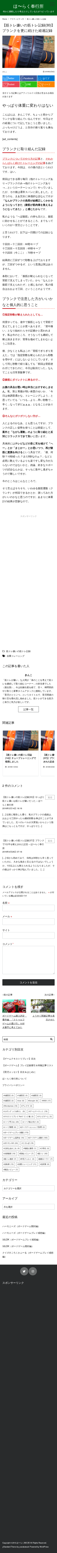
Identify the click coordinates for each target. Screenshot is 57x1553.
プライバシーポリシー (13, 1085)
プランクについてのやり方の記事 (21, 158)
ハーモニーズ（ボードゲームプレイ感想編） (24, 1232)
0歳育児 (9, 1095)
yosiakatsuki (24, 1546)
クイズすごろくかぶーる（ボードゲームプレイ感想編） (27, 1254)
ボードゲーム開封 (38, 1137)
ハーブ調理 (10, 1127)
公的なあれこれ (12, 1148)
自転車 (9, 1164)
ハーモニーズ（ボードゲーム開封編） (21, 1226)
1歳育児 (23, 1095)
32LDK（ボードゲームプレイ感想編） (21, 1239)
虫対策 (45, 1164)
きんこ (4, 71)
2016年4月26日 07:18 (12, 851)
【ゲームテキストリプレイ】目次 (19, 1058)
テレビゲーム (45, 1116)
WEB (47, 1100)
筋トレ (43, 1153)
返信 (50, 797)
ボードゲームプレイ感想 (16, 1132)
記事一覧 (28, 709)
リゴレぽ (28, 1143)
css (21, 1100)
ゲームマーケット (39, 1111)
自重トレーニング (27, 1164)
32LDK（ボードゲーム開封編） (18, 1246)
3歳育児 (9, 1100)
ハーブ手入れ (11, 1122)
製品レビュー (11, 1169)
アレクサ (27, 1106)
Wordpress (10, 1106)
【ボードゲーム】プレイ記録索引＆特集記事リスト (27, 1065)
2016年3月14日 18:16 (12, 808)
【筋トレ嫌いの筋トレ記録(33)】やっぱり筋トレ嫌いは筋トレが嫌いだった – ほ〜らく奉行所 (23, 800)
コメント (7, 944)
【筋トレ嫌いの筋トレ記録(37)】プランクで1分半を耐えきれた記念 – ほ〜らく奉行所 (23, 844)
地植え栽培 (30, 1148)
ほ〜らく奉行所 (28, 6)
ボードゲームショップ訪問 (33, 1127)
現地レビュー (27, 1153)
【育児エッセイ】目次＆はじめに (19, 1071)
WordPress (44, 1546)
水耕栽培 (9, 1153)
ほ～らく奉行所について (14, 1078)
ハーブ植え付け (31, 1122)
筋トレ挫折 (10, 1159)
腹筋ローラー (46, 1159)
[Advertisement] (28, 549)
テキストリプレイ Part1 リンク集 (19, 1116)
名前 (6, 902)
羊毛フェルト (27, 1159)
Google (33, 1100)
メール (7, 916)
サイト (6, 930)
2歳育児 (36, 1095)
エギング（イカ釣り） (14, 1111)
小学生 (45, 1148)
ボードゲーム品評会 (14, 1137)
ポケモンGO (11, 1143)
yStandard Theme (9, 1546)
